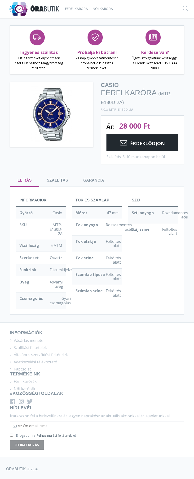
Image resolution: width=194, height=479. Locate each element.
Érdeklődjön (147, 143)
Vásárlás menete (28, 340)
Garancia (93, 180)
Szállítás (57, 180)
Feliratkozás (27, 445)
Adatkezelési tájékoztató (35, 362)
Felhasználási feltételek (54, 435)
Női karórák (24, 388)
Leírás (25, 180)
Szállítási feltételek (30, 347)
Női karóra (103, 8)
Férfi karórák (25, 381)
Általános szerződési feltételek (40, 354)
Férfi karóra (76, 8)
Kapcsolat (22, 369)
